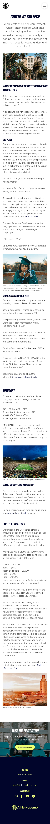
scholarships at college (18, 513)
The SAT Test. (31, 216)
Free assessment (25, 747)
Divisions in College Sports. (24, 377)
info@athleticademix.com (25, 785)
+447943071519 (25, 774)
